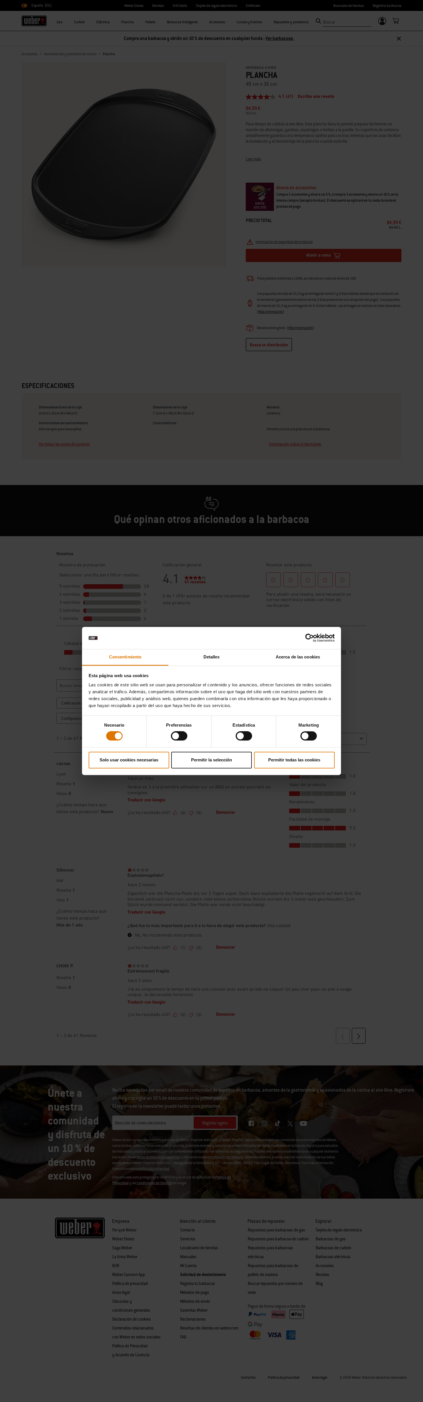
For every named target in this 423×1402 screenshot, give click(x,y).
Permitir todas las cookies (294, 759)
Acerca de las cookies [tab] (298, 656)
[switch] (179, 736)
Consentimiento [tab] (125, 656)
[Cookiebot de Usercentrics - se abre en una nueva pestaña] (309, 638)
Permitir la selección (211, 759)
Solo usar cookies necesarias (129, 759)
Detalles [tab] (211, 656)
